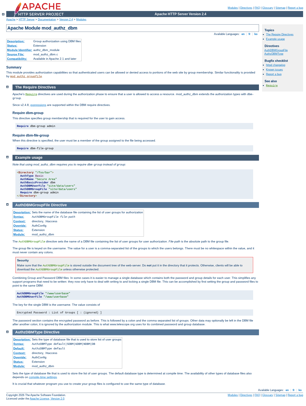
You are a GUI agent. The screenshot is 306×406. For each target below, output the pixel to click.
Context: (19, 221)
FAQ (257, 7)
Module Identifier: (19, 50)
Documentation (47, 19)
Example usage (275, 39)
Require (31, 94)
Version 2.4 (66, 19)
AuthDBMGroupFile (276, 50)
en (243, 34)
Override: (19, 225)
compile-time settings (43, 377)
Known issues (274, 69)
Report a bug (295, 7)
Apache (10, 19)
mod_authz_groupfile (26, 76)
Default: (19, 348)
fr (249, 34)
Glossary (267, 7)
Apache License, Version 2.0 (47, 398)
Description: (16, 41)
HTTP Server (27, 19)
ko (256, 34)
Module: (19, 234)
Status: (12, 45)
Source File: (15, 54)
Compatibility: (17, 58)
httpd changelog (275, 65)
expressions (38, 105)
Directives (246, 7)
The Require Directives (280, 34)
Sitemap (280, 7)
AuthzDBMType (273, 53)
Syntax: (18, 216)
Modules (233, 7)
